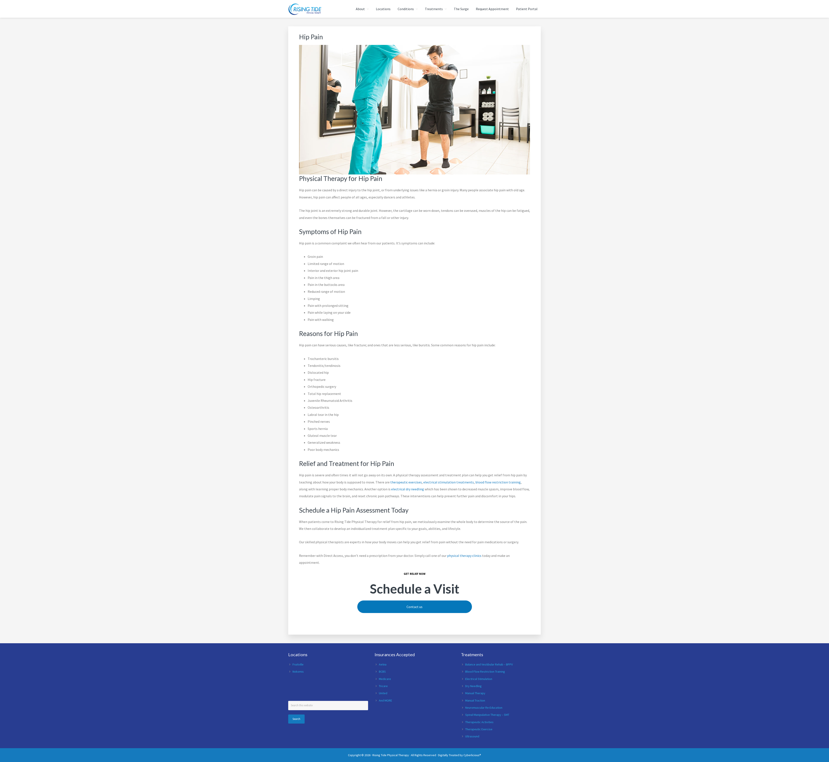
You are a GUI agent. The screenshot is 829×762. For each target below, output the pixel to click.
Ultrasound (472, 736)
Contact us (414, 607)
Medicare (385, 679)
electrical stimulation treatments (448, 482)
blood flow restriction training (498, 482)
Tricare (383, 686)
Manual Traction (475, 700)
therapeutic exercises (406, 482)
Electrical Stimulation (478, 679)
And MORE (385, 700)
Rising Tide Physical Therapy (390, 755)
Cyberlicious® (472, 755)
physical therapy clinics (464, 555)
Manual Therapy (475, 693)
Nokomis (298, 671)
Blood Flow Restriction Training (485, 671)
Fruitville (298, 664)
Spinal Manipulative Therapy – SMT (487, 715)
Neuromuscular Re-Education (483, 708)
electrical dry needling (407, 489)
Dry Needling (473, 686)
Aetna (382, 664)
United (383, 693)
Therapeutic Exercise (478, 729)
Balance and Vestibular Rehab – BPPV (489, 664)
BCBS (382, 671)
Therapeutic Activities (479, 722)
